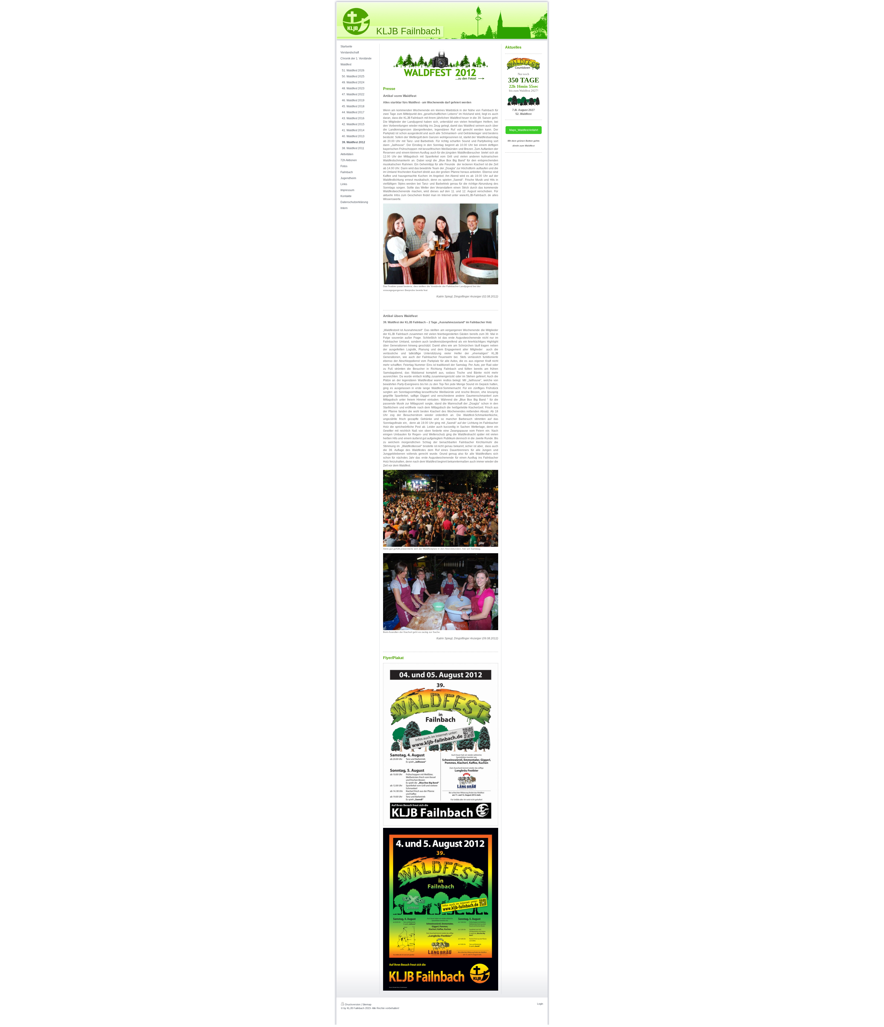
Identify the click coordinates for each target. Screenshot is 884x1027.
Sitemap (366, 1004)
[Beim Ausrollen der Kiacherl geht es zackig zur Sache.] (440, 591)
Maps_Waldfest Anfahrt (523, 130)
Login (540, 1003)
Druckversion (352, 1004)
